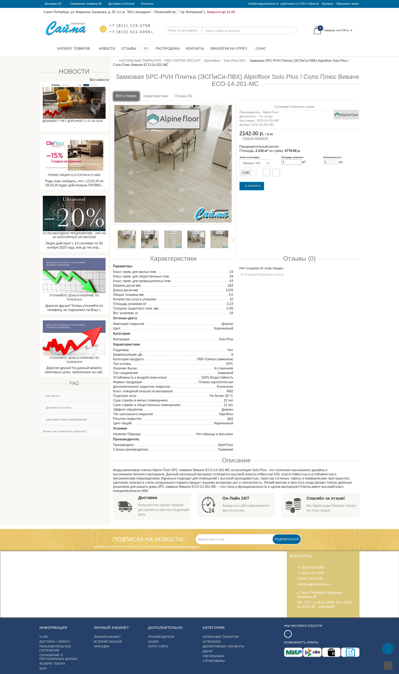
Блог (43, 668)
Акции (153, 641)
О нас (261, 48)
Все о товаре (126, 96)
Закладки (101, 646)
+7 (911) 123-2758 (130, 26)
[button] (232, 240)
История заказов (108, 641)
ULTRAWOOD (212, 641)
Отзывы (128, 48)
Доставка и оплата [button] (58, 407)
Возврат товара (52, 663)
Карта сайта (158, 646)
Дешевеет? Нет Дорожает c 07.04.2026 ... (74, 121)
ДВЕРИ (208, 651)
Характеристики (155, 96)
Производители (161, 636)
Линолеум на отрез (228, 48)
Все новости (99, 80)
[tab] (74, 395)
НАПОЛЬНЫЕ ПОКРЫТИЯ (221, 636)
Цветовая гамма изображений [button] (66, 419)
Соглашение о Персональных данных (58, 657)
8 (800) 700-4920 (309, 578)
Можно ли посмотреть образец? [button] (65, 431)
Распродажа (168, 48)
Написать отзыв (302, 106)
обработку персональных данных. (179, 546)
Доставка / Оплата (54, 641)
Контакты (195, 48)
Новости (107, 48)
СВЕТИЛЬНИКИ (213, 656)
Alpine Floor (270, 112)
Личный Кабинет (107, 636)
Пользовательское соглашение (55, 648)
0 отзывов (281, 106)
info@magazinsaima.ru (263, 3)
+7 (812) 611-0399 (130, 32)
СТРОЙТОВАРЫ (214, 661)
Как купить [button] (52, 395)
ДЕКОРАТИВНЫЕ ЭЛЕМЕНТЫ (223, 646)
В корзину (252, 186)
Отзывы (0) (183, 96)
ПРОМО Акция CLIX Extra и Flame (74, 175)
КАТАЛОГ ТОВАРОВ (72, 49)
